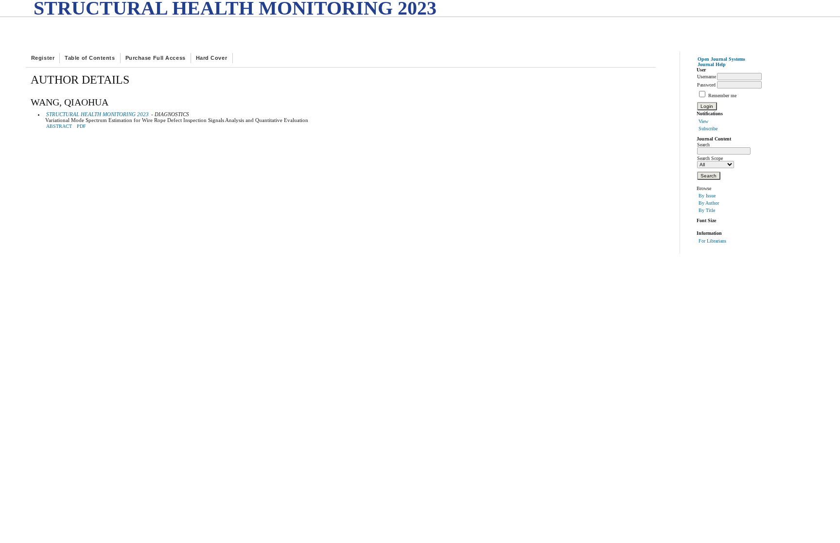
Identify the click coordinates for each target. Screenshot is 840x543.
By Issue (707, 195)
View (703, 121)
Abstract (59, 126)
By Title (707, 210)
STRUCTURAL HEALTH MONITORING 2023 (97, 114)
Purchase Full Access (155, 58)
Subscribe (708, 128)
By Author (709, 203)
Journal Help (712, 64)
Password (706, 85)
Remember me (722, 95)
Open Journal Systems (721, 59)
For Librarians (712, 241)
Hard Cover (212, 58)
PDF (81, 126)
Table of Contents (90, 58)
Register (42, 58)
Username (706, 76)
